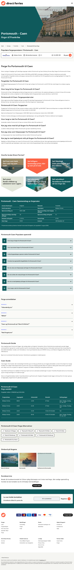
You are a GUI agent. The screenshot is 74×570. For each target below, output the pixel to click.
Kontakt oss (59, 524)
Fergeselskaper (4, 526)
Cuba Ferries (60, 540)
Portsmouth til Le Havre (11, 439)
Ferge (2, 532)
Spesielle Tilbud (4, 530)
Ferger (21, 526)
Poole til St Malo (60, 431)
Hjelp (58, 528)
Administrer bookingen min (44, 524)
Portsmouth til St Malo (27, 435)
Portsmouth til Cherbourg (46, 435)
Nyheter (3, 542)
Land (2, 524)
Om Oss (3, 540)
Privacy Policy (41, 542)
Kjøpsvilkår (40, 547)
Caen (22, 46)
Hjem (2, 46)
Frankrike (16, 46)
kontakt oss (42, 560)
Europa (9, 46)
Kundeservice (60, 526)
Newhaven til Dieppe (10, 431)
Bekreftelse (40, 526)
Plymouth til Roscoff (27, 431)
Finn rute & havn (5, 528)
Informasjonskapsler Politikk (44, 540)
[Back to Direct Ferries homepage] (12, 3)
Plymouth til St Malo (44, 431)
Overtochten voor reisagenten (26, 542)
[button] (37, 240)
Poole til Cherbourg (10, 435)
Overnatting (22, 524)
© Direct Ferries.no (5, 557)
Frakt (21, 528)
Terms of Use (41, 544)
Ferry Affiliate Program (25, 540)
